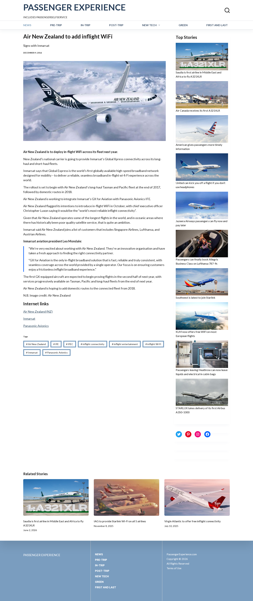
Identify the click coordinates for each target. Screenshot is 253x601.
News (27, 25)
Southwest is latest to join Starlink (195, 297)
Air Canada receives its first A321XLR (198, 110)
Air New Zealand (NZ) (38, 311)
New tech (149, 25)
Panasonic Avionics (36, 326)
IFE (56, 344)
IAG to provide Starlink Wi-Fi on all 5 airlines (120, 521)
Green (183, 25)
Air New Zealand (36, 344)
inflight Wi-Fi (153, 344)
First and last (217, 25)
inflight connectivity (92, 344)
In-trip (85, 25)
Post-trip (116, 25)
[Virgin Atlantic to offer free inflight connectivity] (197, 497)
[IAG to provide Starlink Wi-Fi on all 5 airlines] (126, 497)
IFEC (69, 344)
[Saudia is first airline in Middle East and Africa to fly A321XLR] (56, 497)
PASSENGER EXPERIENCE (74, 7)
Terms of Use (174, 568)
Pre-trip (56, 25)
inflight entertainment (125, 344)
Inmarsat (29, 318)
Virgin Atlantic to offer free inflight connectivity (192, 521)
